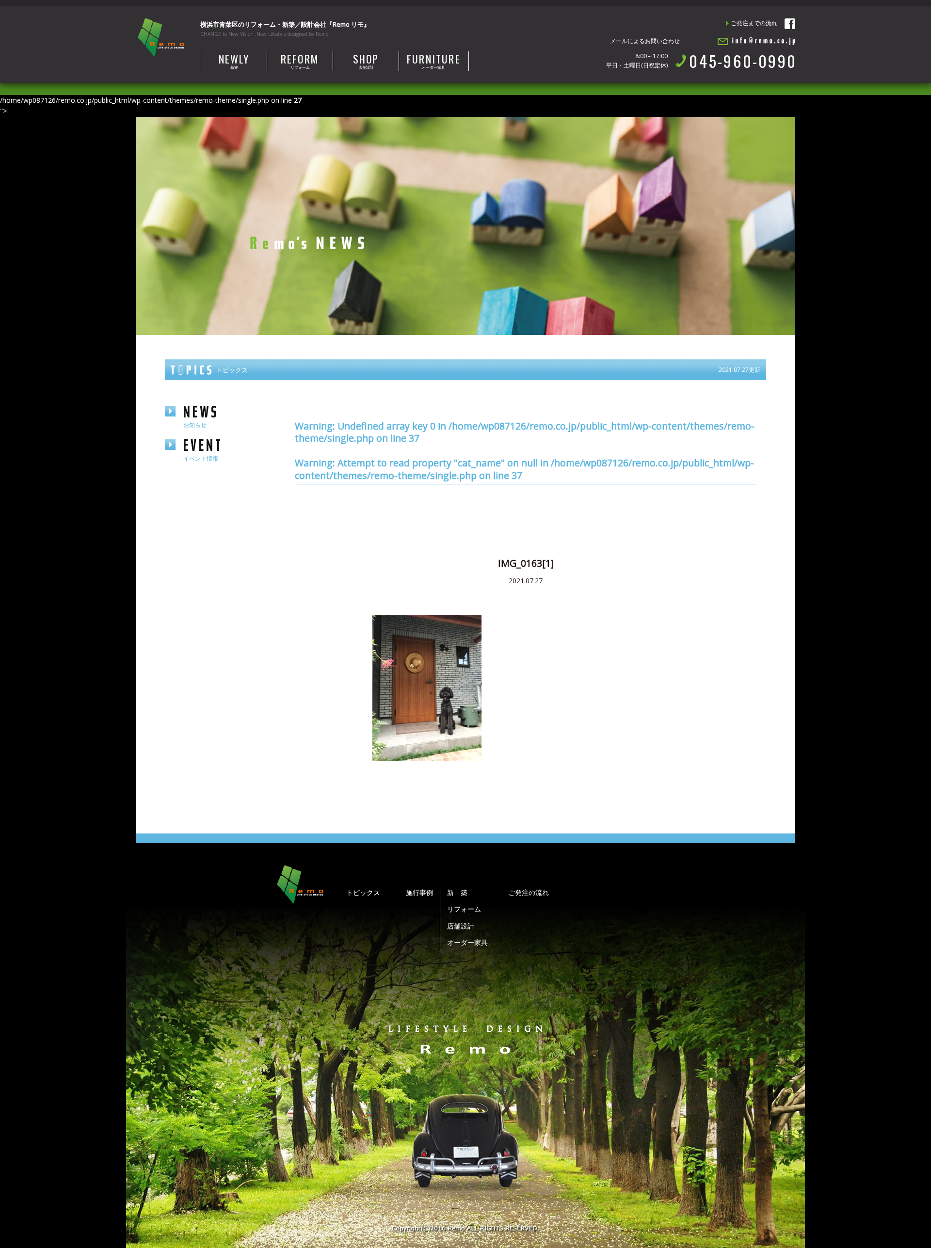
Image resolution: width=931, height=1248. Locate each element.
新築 (234, 60)
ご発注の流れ (528, 892)
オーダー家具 (434, 60)
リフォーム (300, 60)
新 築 (457, 892)
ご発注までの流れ (754, 23)
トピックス (363, 892)
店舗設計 (366, 60)
